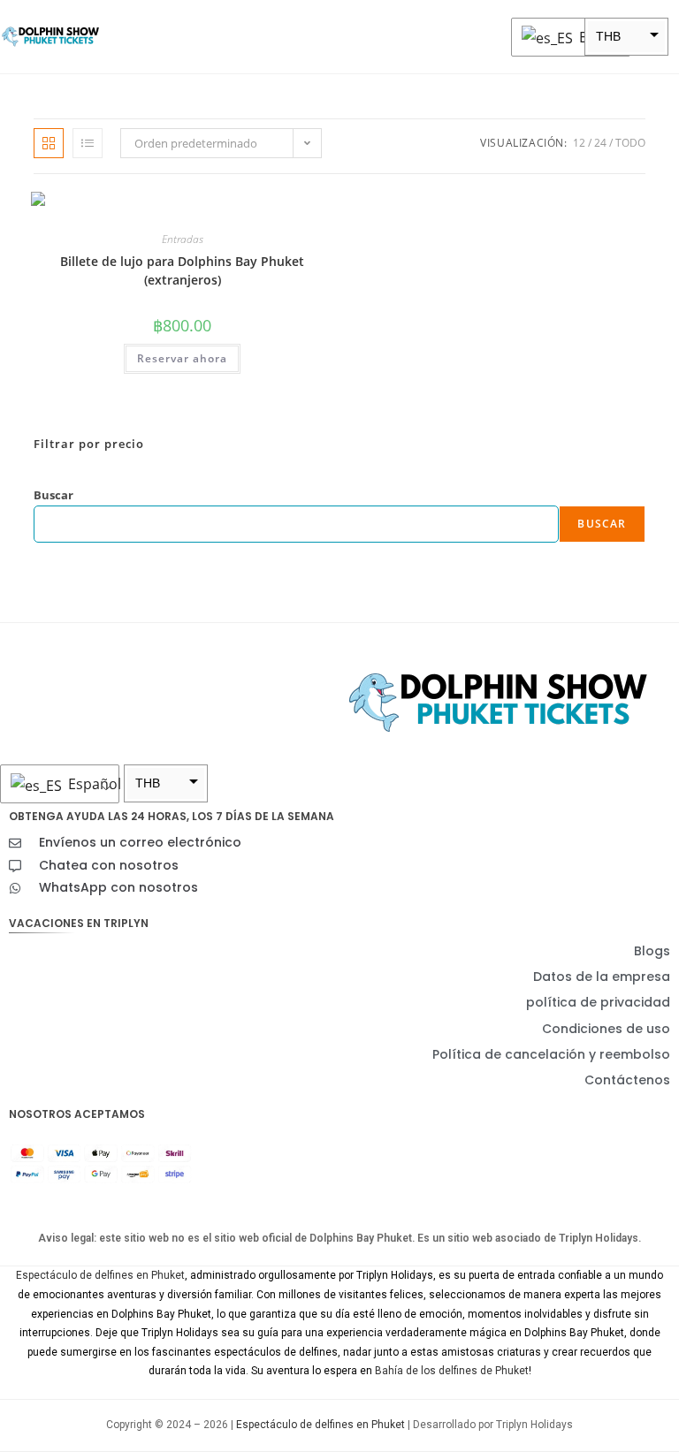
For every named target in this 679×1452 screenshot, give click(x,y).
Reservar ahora (182, 358)
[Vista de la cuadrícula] (49, 143)
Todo (630, 142)
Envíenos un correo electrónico (140, 842)
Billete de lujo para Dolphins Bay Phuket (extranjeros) (182, 270)
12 (579, 142)
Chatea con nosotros (109, 865)
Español (600, 37)
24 (600, 142)
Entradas (182, 239)
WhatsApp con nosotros (118, 887)
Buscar (53, 495)
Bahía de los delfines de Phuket (452, 1371)
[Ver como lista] (87, 143)
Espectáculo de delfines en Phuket (100, 1275)
